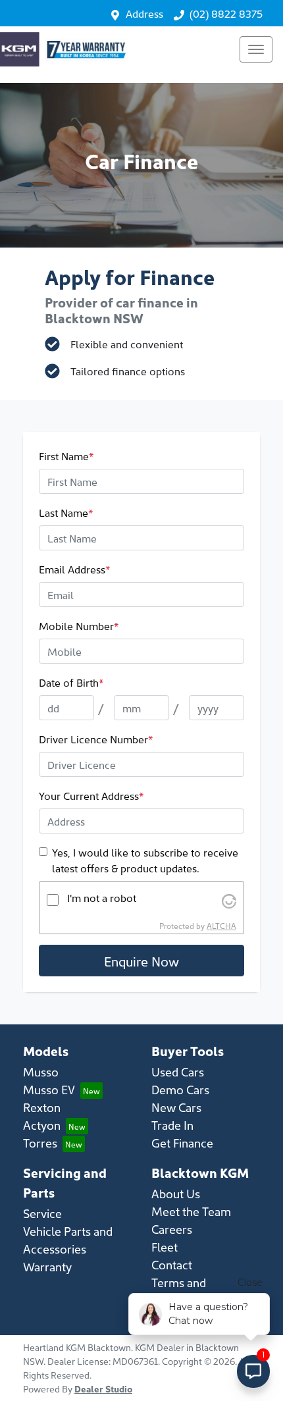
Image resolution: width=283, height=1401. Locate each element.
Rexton (42, 1107)
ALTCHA (221, 925)
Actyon (42, 1125)
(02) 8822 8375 (226, 13)
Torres (40, 1142)
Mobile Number (79, 625)
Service (42, 1213)
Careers (171, 1229)
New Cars (176, 1107)
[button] (256, 49)
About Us (175, 1193)
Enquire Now (141, 960)
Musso (41, 1071)
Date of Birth (71, 682)
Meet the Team (191, 1211)
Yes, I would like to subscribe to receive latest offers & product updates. (145, 860)
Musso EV (49, 1089)
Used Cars (177, 1071)
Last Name (66, 512)
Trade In (172, 1125)
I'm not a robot (101, 897)
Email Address (75, 569)
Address (144, 13)
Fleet (164, 1246)
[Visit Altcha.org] (229, 899)
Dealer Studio (103, 1388)
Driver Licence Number (96, 738)
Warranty (47, 1266)
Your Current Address (91, 795)
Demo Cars (180, 1089)
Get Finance (182, 1142)
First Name (66, 455)
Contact (171, 1264)
